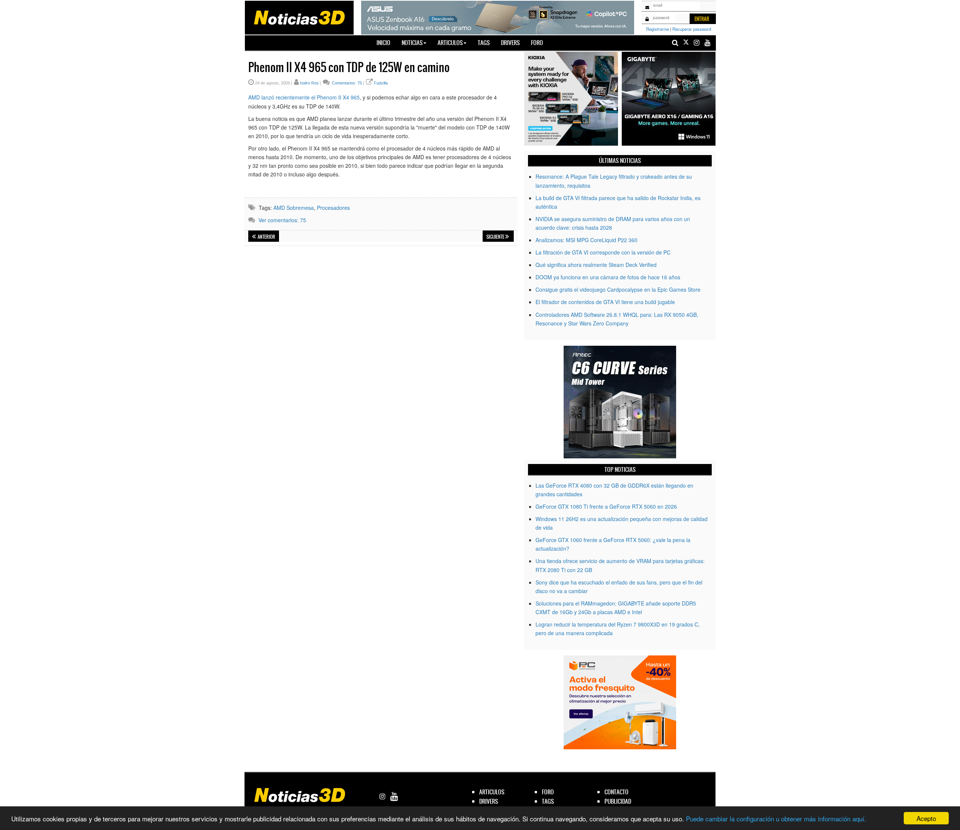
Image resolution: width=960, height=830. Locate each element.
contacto (616, 792)
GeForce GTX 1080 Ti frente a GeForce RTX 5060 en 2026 (606, 506)
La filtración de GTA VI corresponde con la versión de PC (603, 252)
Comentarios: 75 (346, 83)
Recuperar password (691, 29)
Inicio (386, 42)
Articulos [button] (450, 42)
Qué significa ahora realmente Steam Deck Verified (596, 264)
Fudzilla (381, 83)
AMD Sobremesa (293, 207)
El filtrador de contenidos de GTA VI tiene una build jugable (605, 302)
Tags (484, 42)
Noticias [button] (412, 42)
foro (548, 792)
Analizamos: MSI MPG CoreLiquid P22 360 (587, 240)
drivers (488, 801)
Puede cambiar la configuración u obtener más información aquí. (776, 818)
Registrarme (657, 29)
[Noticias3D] (299, 17)
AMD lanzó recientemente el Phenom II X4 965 (304, 97)
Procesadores (333, 207)
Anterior (266, 236)
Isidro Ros (309, 83)
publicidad (617, 801)
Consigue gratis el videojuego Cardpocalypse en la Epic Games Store (618, 289)
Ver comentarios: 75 (282, 220)
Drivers (510, 42)
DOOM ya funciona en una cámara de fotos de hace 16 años (608, 277)
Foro (537, 42)
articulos (491, 792)
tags (548, 801)
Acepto (926, 818)
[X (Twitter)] (686, 42)
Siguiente (495, 236)
